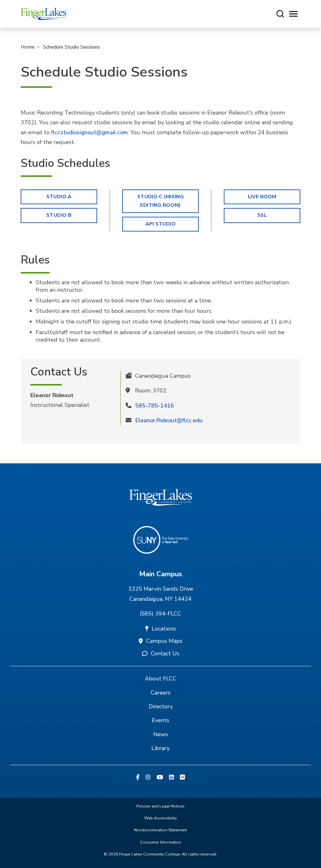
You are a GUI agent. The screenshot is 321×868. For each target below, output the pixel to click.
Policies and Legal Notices (160, 806)
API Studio (160, 224)
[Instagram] (147, 778)
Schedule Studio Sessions (71, 47)
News (160, 734)
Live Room (262, 196)
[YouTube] (160, 778)
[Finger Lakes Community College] (43, 14)
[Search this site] (280, 14)
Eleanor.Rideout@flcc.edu (169, 420)
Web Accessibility (160, 818)
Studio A (59, 196)
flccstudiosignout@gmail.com (89, 132)
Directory (161, 706)
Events (160, 720)
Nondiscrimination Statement (160, 830)
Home (28, 47)
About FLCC (160, 678)
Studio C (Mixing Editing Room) (160, 201)
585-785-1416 (154, 405)
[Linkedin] (171, 778)
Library (160, 748)
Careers (161, 692)
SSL (262, 215)
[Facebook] (137, 778)
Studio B (58, 215)
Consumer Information (160, 842)
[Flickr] (182, 778)
